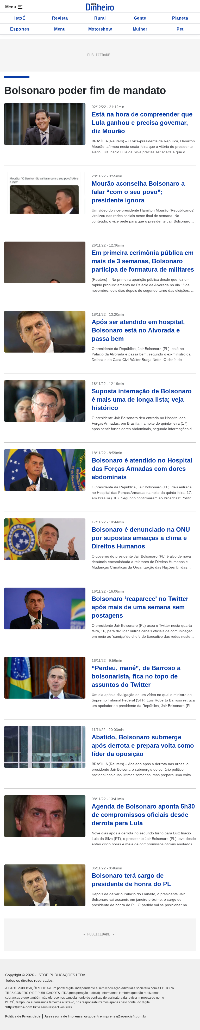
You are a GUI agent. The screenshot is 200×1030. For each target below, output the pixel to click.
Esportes (19, 29)
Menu (60, 29)
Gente (140, 18)
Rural (100, 18)
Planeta (180, 18)
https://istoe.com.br (21, 1007)
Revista (60, 18)
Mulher (140, 29)
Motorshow (100, 29)
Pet (180, 29)
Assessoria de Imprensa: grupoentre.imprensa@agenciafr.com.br (96, 1016)
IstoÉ (19, 18)
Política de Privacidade (23, 1016)
